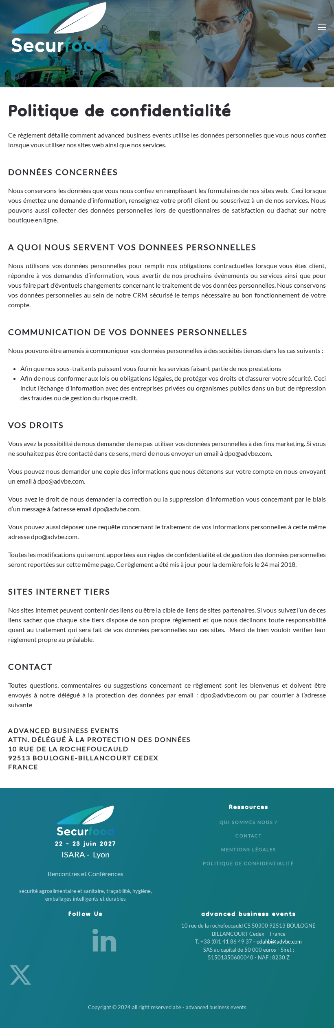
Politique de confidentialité (248, 863)
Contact (248, 835)
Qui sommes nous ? (248, 822)
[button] (322, 27)
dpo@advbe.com (247, 453)
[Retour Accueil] (59, 27)
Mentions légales (248, 849)
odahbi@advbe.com (279, 941)
